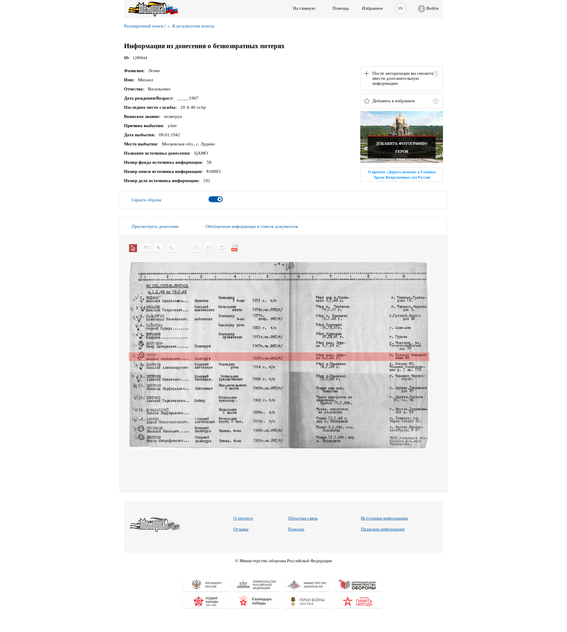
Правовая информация (383, 529)
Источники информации (384, 518)
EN (400, 9)
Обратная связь (303, 518)
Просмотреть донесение (155, 226)
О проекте (243, 518)
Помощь (296, 529)
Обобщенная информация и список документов (252, 226)
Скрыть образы (146, 199)
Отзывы (240, 529)
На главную (304, 8)
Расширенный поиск (143, 26)
